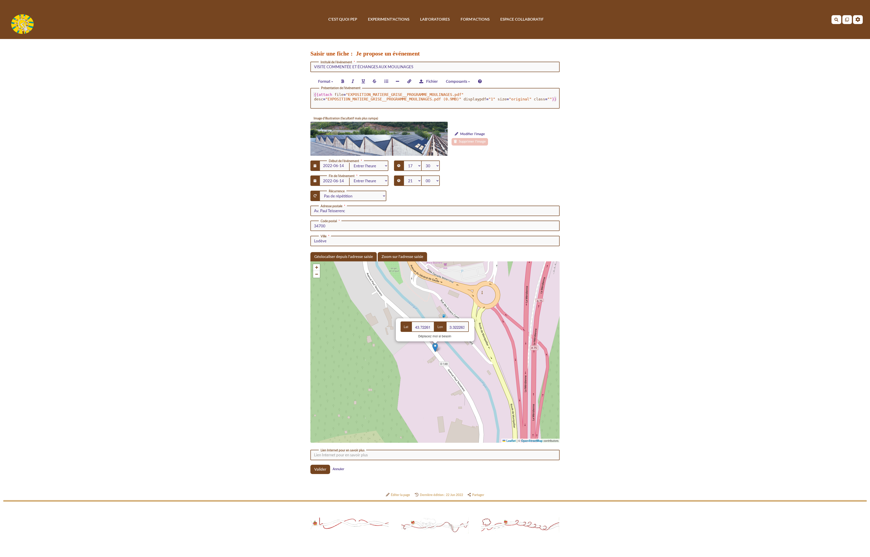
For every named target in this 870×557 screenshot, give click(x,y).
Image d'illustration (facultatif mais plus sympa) (346, 118)
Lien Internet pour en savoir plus (343, 450)
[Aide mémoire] (480, 81)
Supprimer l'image (472, 141)
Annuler (338, 469)
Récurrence (337, 191)
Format (324, 81)
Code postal (329, 221)
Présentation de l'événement (340, 88)
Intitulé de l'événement (336, 62)
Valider (320, 469)
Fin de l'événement (342, 176)
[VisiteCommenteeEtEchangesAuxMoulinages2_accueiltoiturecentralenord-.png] (379, 139)
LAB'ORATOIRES (435, 19)
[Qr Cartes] (847, 19)
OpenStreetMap (532, 441)
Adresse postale (331, 206)
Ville (323, 236)
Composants (457, 81)
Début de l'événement (344, 161)
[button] (435, 347)
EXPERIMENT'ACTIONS (388, 19)
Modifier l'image (472, 134)
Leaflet (510, 441)
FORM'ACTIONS (475, 19)
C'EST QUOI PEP (342, 19)
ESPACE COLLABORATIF (522, 19)
